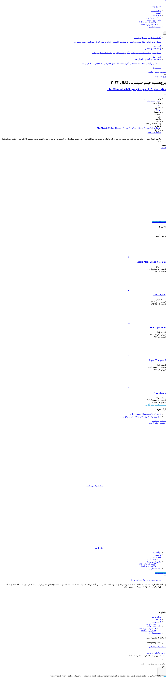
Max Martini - (102, 128)
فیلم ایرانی (157, 15)
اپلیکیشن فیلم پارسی (95, 486)
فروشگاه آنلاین (145, 414)
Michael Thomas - (115, 128)
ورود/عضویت (160, 573)
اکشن (159, 101)
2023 (159, 105)
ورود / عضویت (160, 76)
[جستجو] (165, 74)
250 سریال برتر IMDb (147, 22)
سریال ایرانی (151, 17)
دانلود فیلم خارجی (159, 222)
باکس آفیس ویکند (154, 20)
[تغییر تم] (165, 31)
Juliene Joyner (155, 128)
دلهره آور (146, 101)
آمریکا (158, 110)
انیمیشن (158, 13)
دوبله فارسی (156, 11)
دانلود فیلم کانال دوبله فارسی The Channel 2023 (136, 89)
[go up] (165, 676)
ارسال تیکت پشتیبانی (157, 647)
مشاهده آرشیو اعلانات (157, 72)
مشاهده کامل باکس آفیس (155, 405)
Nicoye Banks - (144, 128)
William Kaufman (154, 133)
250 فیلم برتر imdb (148, 24)
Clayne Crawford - (130, 128)
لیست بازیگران (155, 27)
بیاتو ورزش (142, 416)
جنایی (153, 101)
